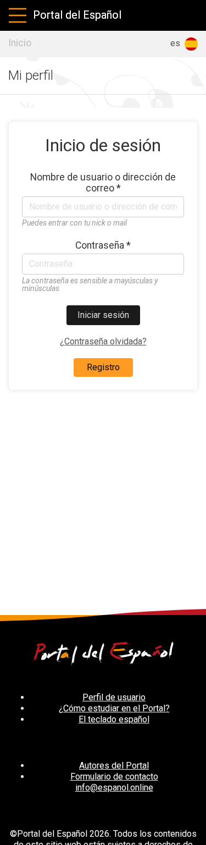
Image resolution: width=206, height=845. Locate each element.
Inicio (19, 42)
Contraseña (103, 245)
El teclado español (114, 719)
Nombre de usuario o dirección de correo (103, 183)
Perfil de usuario (114, 697)
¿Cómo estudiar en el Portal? (114, 708)
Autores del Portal (114, 765)
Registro (103, 367)
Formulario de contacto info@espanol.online (114, 782)
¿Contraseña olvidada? (103, 341)
